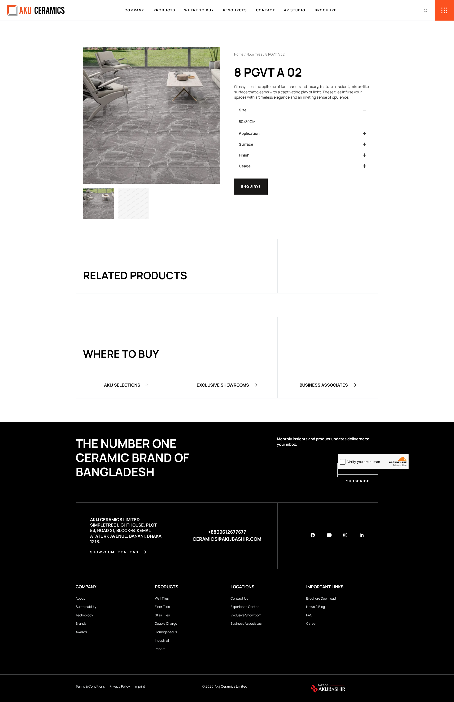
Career (311, 623)
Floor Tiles (254, 54)
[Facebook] (312, 535)
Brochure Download (321, 598)
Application (249, 133)
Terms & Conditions (90, 686)
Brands (81, 623)
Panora (160, 648)
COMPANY (134, 10)
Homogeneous (166, 632)
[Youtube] (329, 535)
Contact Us (239, 598)
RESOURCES (235, 10)
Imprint (140, 686)
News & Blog (315, 606)
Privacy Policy (119, 686)
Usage (245, 166)
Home (239, 54)
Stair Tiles (162, 615)
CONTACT (265, 10)
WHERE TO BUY (199, 10)
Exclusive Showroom (246, 615)
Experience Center (245, 606)
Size (243, 110)
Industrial (162, 640)
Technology (84, 615)
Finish (244, 155)
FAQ (309, 615)
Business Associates (246, 623)
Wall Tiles (162, 598)
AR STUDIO (295, 10)
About (80, 598)
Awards (81, 632)
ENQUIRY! (251, 186)
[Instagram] (345, 535)
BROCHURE (325, 10)
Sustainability (86, 606)
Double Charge (166, 623)
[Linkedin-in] (361, 535)
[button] (302, 110)
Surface (246, 144)
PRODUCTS (164, 10)
